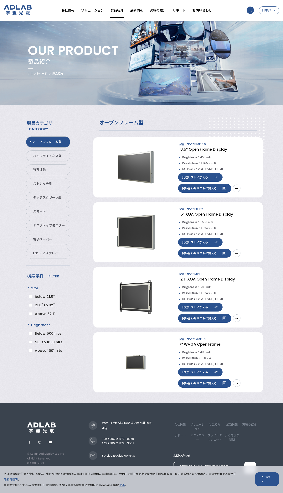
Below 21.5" (45, 296)
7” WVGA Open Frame (199, 344)
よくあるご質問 (232, 437)
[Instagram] (39, 442)
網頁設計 (31, 463)
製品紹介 (117, 10)
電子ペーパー (42, 239)
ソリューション (92, 10)
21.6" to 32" (45, 305)
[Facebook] (29, 442)
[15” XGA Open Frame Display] (135, 232)
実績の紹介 (158, 10)
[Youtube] (50, 442)
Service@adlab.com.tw (118, 456)
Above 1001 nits (48, 350)
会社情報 (68, 10)
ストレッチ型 (42, 183)
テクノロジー (197, 437)
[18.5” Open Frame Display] (135, 167)
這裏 (122, 485)
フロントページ (38, 73)
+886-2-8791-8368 (121, 439)
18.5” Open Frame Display (203, 149)
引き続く (266, 479)
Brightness (40, 325)
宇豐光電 (18, 10)
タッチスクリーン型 (47, 197)
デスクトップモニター (49, 225)
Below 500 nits (48, 333)
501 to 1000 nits (49, 342)
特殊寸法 (39, 170)
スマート (39, 211)
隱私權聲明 (11, 479)
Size (34, 288)
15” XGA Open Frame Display (206, 214)
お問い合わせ (202, 10)
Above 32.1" (45, 313)
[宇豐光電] (41, 427)
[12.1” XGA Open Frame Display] (135, 297)
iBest (41, 463)
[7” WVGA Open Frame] (135, 362)
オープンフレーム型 (47, 142)
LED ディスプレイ (45, 253)
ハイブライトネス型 (47, 156)
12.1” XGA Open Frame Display (207, 279)
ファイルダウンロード (215, 437)
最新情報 (136, 10)
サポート (179, 10)
